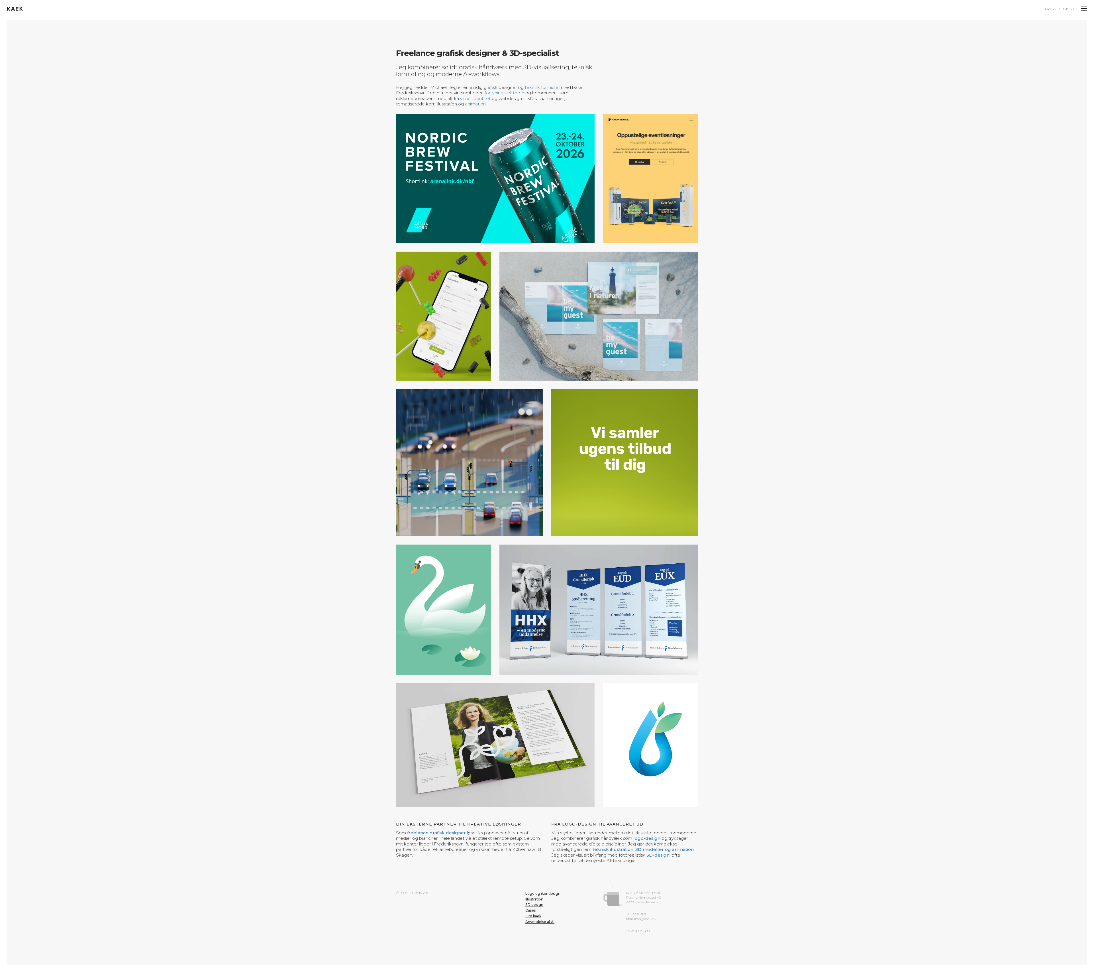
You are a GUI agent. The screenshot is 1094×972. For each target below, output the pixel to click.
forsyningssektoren (504, 92)
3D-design (658, 819)
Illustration (534, 864)
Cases (530, 875)
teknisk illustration (613, 814)
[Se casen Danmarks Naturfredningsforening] (495, 710)
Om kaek (533, 881)
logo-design (646, 803)
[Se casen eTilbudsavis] (624, 462)
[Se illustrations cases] (443, 592)
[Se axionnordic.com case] (650, 178)
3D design (534, 869)
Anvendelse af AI (539, 886)
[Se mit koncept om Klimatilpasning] (469, 462)
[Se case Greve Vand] (650, 710)
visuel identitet (475, 98)
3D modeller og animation (664, 814)
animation (475, 104)
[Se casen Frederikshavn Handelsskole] (571, 592)
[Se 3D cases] (443, 316)
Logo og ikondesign (542, 858)
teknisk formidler (542, 87)
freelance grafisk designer (436, 797)
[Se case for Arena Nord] (495, 178)
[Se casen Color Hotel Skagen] (598, 316)
